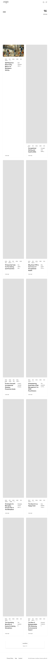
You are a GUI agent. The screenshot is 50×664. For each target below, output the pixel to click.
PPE (29, 262)
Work (11, 501)
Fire (9, 261)
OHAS (10, 380)
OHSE (17, 59)
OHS (9, 59)
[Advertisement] (25, 31)
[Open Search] (43, 2)
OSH (21, 59)
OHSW (10, 381)
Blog (6, 59)
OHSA (13, 59)
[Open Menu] (46, 2)
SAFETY (6, 60)
